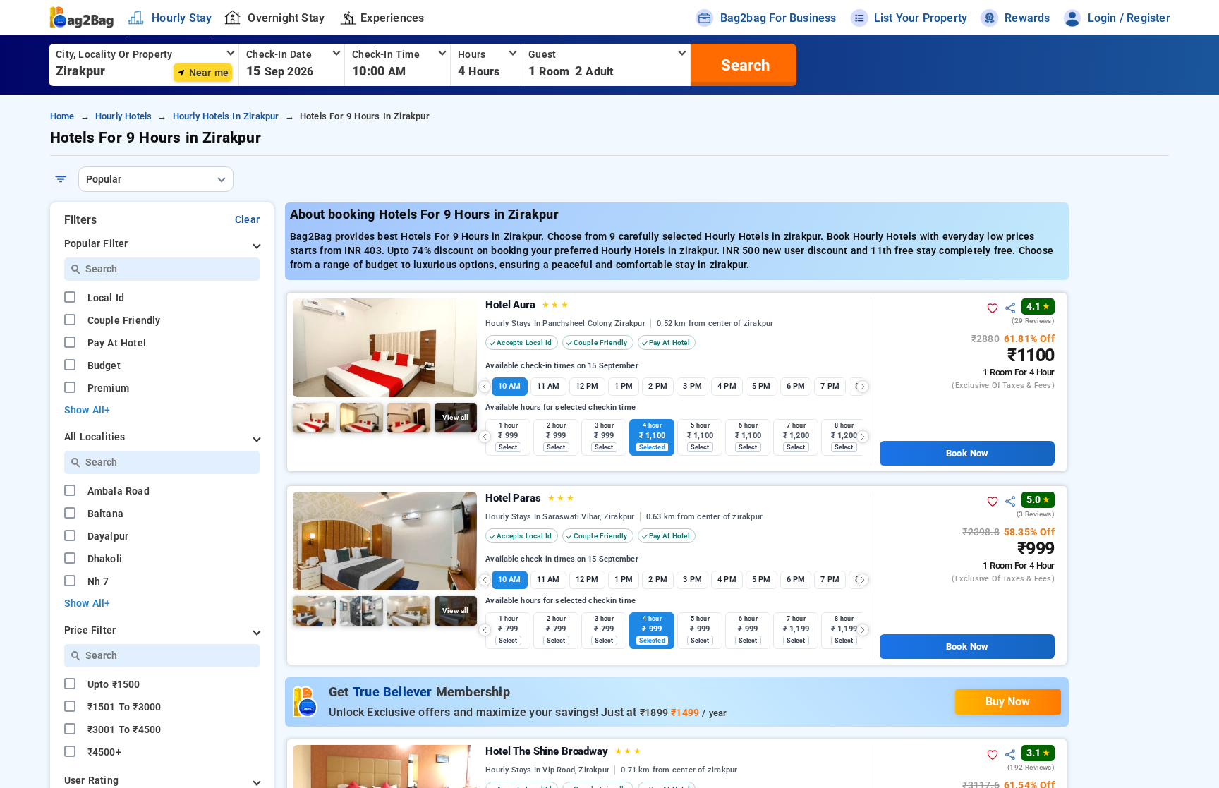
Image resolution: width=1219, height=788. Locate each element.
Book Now (967, 453)
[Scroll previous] (484, 386)
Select (508, 447)
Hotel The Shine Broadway (563, 751)
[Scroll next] (862, 386)
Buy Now (1007, 701)
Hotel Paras (529, 498)
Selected (652, 447)
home (62, 116)
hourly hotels (123, 116)
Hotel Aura (527, 304)
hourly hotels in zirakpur (226, 116)
